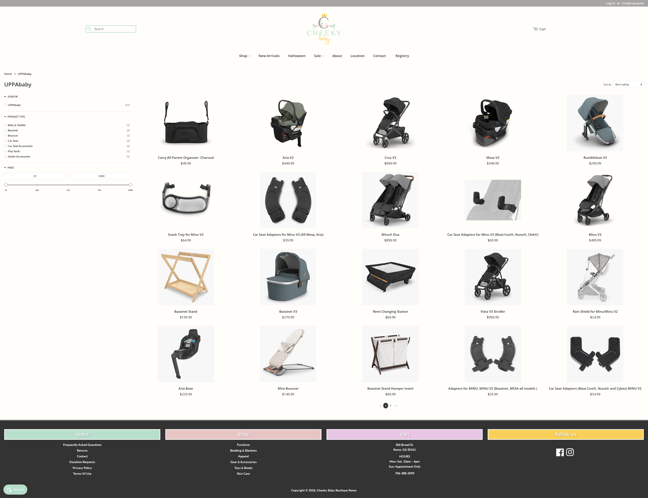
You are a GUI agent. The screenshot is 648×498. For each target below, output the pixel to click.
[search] (114, 29)
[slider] (6, 184)
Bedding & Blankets (243, 450)
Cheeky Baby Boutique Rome (336, 490)
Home (8, 74)
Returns (82, 450)
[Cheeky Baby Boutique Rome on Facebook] (560, 454)
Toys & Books (243, 468)
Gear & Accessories (243, 462)
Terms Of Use (82, 473)
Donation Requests (82, 462)
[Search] (89, 29)
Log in (610, 3)
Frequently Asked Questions (82, 445)
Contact (82, 456)
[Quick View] (231, 176)
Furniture (243, 445)
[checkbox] (69, 105)
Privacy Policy (82, 468)
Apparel (243, 456)
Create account (633, 3)
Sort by (607, 84)
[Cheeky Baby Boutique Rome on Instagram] (570, 454)
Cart (542, 29)
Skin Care (243, 473)
